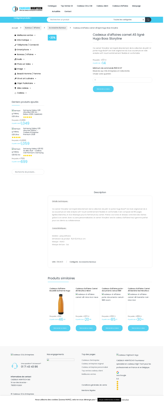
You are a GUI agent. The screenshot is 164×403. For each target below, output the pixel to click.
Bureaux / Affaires (32, 28)
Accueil (15, 28)
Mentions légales (88, 390)
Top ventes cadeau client (92, 370)
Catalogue (52, 6)
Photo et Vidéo (24, 64)
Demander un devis (103, 89)
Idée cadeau (22, 88)
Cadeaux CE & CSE (84, 6)
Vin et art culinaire (25, 78)
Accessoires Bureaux (57, 28)
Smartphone (23, 49)
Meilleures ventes (25, 35)
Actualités (56, 11)
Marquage (136, 6)
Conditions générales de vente (94, 385)
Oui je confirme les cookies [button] (109, 400)
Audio (19, 59)
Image (20, 68)
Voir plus (125, 399)
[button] (133, 380)
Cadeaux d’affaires (120, 6)
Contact (67, 11)
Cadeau (20, 92)
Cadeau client (102, 6)
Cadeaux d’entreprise (90, 360)
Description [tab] (100, 192)
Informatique (23, 40)
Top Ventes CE (67, 6)
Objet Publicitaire (25, 83)
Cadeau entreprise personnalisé (95, 367)
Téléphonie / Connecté (28, 44)
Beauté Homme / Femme (29, 73)
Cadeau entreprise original (92, 363)
